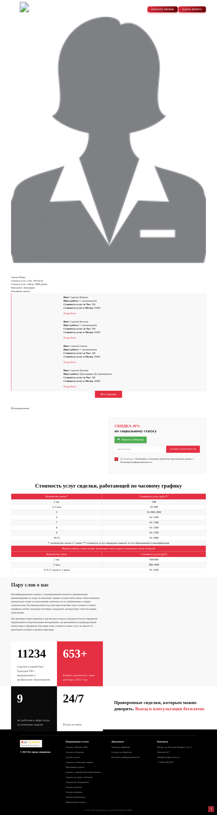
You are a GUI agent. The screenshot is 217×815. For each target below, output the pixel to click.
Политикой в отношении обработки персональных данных (163, 459)
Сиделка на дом (73, 757)
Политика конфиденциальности (125, 757)
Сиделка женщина (74, 792)
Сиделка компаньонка (75, 797)
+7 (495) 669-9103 (179, 3)
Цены (117, 15)
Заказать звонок (162, 9)
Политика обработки (120, 747)
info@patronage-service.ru (168, 757)
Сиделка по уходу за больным (79, 777)
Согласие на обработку (121, 752)
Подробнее (69, 313)
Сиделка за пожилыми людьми (79, 762)
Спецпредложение (41, 15)
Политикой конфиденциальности (136, 462)
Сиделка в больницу (75, 752)
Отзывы (98, 15)
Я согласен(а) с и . (157, 460)
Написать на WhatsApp (133, 440)
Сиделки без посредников (77, 782)
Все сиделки (108, 394)
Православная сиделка (75, 802)
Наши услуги (73, 15)
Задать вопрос (192, 9)
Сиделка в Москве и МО (77, 747)
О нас (15, 15)
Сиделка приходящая (190, 15)
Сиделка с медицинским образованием (83, 772)
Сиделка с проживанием (148, 15)
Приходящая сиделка (75, 767)
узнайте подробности (183, 449)
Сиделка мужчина (74, 787)
